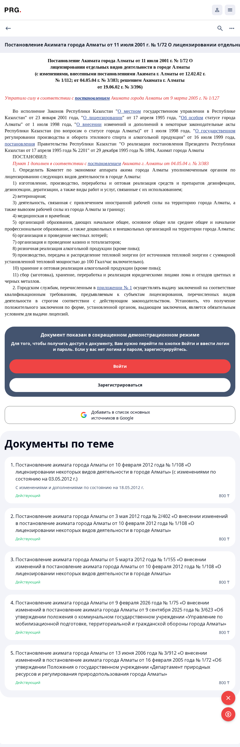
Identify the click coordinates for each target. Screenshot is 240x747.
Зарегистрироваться (120, 385)
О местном (129, 111)
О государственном (215, 130)
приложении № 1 (114, 287)
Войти (120, 366)
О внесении (89, 124)
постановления (20, 143)
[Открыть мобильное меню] (230, 10)
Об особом (192, 117)
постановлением (104, 163)
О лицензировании (102, 117)
